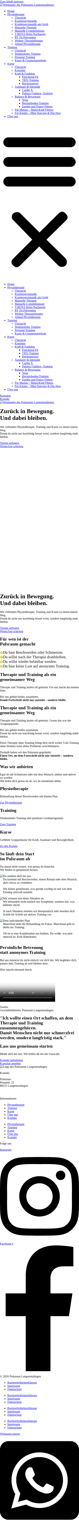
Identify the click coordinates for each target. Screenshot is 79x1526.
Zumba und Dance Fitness (37, 106)
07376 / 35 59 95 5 (11, 1089)
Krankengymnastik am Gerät (31, 24)
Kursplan (20, 70)
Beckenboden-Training (35, 103)
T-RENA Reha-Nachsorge (30, 34)
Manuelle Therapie (26, 27)
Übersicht (20, 17)
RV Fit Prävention (25, 37)
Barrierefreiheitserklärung (22, 1382)
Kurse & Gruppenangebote (30, 60)
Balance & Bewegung (27, 96)
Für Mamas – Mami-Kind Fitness (34, 109)
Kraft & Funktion (25, 73)
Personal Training (25, 57)
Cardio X (27, 90)
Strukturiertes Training (28, 53)
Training (12, 47)
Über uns (12, 116)
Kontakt (12, 1117)
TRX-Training (30, 80)
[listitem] (15, 476)
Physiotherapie (15, 14)
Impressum (13, 1385)
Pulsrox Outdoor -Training (37, 93)
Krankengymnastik (26, 20)
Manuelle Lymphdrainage (29, 30)
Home (11, 11)
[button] (39, 200)
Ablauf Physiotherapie (28, 44)
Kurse (10, 63)
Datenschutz (14, 1389)
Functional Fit (30, 76)
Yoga (25, 99)
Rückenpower (30, 83)
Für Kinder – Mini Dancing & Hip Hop (38, 113)
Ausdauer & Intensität (27, 86)
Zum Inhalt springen (12, 1)
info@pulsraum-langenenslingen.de (20, 1092)
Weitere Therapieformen (29, 40)
